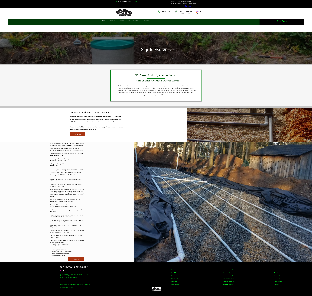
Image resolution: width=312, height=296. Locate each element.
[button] (121, 20)
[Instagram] (197, 12)
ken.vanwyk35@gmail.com (68, 275)
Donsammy (70, 287)
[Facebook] (200, 12)
